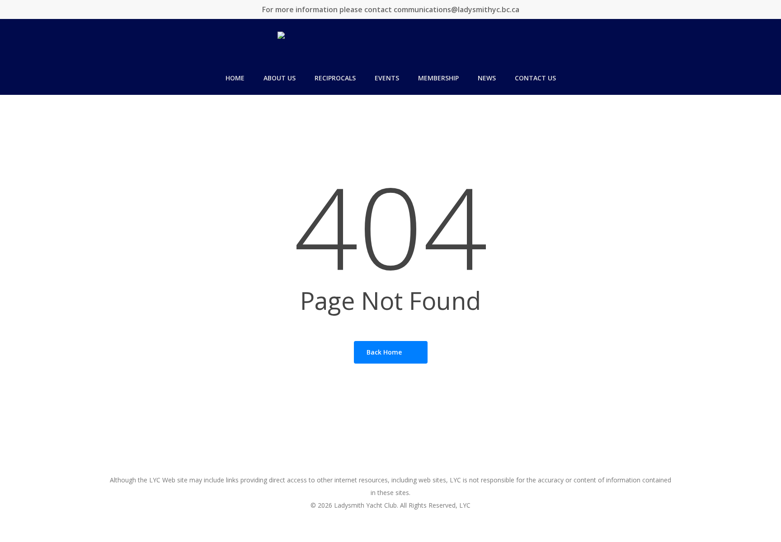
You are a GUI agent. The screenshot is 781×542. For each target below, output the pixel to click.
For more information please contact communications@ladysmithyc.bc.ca (390, 9)
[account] (762, 46)
